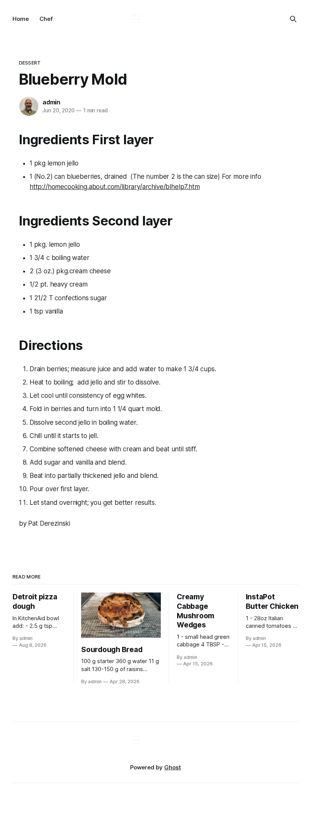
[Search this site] (293, 19)
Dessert (30, 63)
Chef (46, 18)
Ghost (172, 767)
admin (51, 102)
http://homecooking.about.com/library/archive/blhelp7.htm (114, 187)
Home (21, 18)
